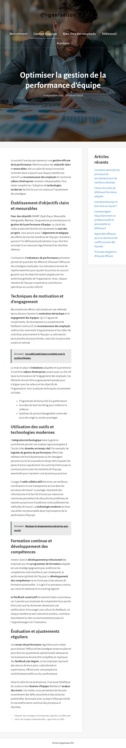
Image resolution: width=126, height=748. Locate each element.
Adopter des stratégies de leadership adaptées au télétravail (42, 716)
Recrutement (18, 33)
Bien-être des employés (79, 33)
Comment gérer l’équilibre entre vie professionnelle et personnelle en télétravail (105, 220)
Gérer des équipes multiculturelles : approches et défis (39, 719)
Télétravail (109, 33)
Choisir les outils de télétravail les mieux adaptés (105, 192)
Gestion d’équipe (45, 33)
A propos (63, 43)
